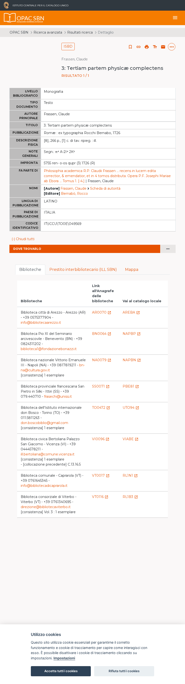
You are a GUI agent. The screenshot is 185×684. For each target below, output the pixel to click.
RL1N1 (130, 475)
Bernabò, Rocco (74, 193)
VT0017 (101, 475)
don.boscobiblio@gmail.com (44, 423)
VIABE (131, 439)
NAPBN (132, 360)
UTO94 (131, 407)
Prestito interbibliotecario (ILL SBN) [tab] (83, 269)
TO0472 (101, 407)
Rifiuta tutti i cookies (124, 671)
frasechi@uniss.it (58, 396)
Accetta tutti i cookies (61, 671)
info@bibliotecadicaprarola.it (44, 485)
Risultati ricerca (80, 32)
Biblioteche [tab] (30, 269)
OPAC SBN (19, 32)
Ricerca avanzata (47, 32)
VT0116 (100, 497)
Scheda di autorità (105, 188)
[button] (138, 47)
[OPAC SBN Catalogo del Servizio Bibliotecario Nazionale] (10, 18)
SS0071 (101, 386)
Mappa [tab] (131, 269)
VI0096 (100, 439)
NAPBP (132, 333)
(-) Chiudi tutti (23, 239)
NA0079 (101, 360)
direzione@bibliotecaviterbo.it (46, 507)
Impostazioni (64, 658)
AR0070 (101, 312)
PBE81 (131, 386)
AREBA (131, 312)
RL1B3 (130, 497)
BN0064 (101, 333)
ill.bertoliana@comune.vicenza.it (47, 454)
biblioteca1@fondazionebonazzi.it (49, 349)
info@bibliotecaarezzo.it (41, 322)
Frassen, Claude (73, 188)
